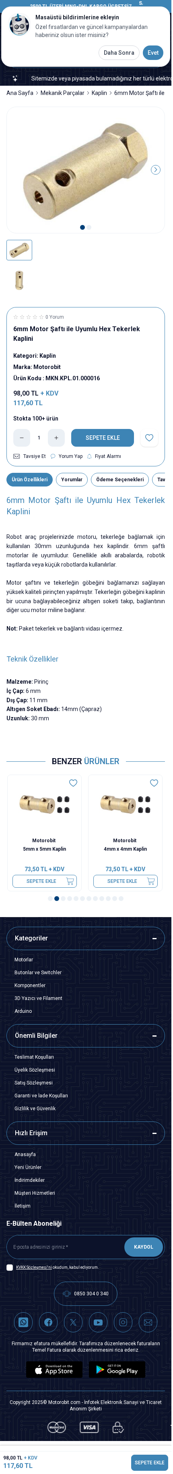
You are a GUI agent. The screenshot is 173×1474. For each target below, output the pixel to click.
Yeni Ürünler (27, 1167)
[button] (82, 227)
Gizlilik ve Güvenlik (35, 1108)
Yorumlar (71, 479)
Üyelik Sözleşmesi (34, 1070)
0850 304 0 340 (91, 1294)
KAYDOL (143, 1247)
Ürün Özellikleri (29, 479)
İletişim (22, 1206)
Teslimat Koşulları (34, 1057)
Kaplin (99, 93)
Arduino (23, 1011)
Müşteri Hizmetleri (34, 1193)
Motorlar (23, 960)
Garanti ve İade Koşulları (41, 1096)
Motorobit (45, 840)
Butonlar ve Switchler (38, 972)
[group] (86, 170)
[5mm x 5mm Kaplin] (45, 804)
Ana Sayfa (19, 93)
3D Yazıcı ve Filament (38, 998)
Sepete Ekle (42, 881)
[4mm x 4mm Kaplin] (126, 804)
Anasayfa (25, 1154)
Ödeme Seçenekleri (120, 479)
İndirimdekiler (29, 1180)
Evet (153, 52)
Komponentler (29, 985)
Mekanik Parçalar (62, 93)
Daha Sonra (119, 52)
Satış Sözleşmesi (33, 1083)
